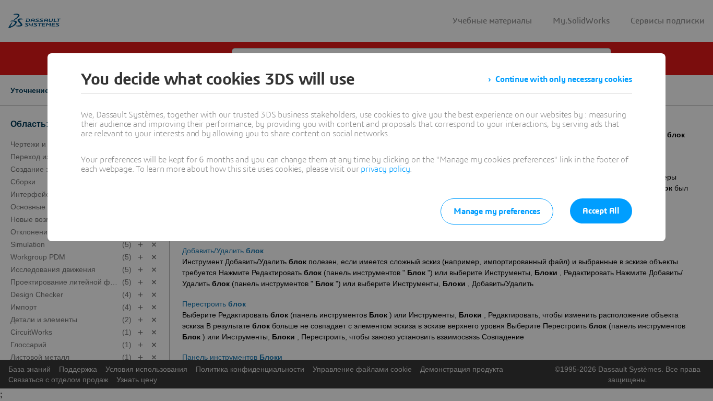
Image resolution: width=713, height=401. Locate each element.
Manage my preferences (497, 211)
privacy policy (385, 169)
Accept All (601, 211)
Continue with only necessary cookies (563, 79)
